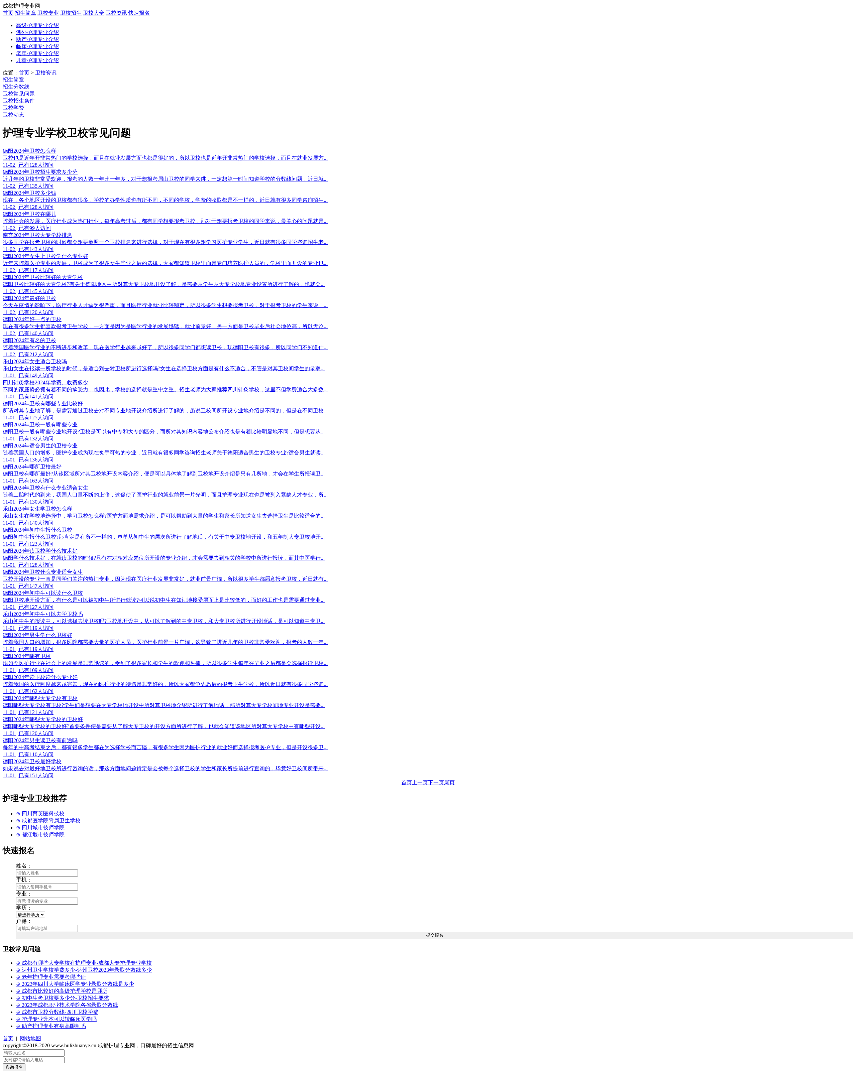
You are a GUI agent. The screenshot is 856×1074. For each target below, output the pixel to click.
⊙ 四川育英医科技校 (40, 813)
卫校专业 (48, 13)
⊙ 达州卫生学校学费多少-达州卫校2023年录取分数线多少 (84, 970)
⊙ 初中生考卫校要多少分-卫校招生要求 (62, 998)
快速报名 (139, 13)
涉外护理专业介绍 (37, 32)
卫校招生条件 (19, 101)
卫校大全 (93, 13)
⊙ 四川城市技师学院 (40, 827)
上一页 (420, 782)
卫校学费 (13, 108)
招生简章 (25, 13)
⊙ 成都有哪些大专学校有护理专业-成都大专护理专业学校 (84, 963)
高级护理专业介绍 (37, 25)
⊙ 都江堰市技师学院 (40, 834)
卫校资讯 (116, 13)
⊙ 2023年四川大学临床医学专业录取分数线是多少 (75, 984)
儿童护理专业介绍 (37, 60)
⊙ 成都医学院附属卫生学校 (48, 820)
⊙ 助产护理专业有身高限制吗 (51, 1026)
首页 (8, 13)
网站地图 (30, 1038)
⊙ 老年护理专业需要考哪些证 (51, 977)
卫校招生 (71, 13)
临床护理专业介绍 (37, 46)
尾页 (449, 782)
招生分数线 (16, 87)
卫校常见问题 (19, 94)
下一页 (436, 782)
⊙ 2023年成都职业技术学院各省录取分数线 (67, 1005)
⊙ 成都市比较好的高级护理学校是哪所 (61, 991)
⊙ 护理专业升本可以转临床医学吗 (56, 1019)
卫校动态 (13, 115)
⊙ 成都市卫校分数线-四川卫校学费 (57, 1012)
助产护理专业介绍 (37, 39)
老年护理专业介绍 (37, 53)
